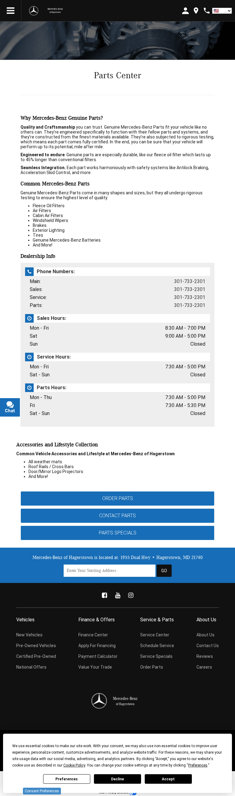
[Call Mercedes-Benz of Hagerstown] (207, 10)
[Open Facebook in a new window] (104, 595)
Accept (168, 779)
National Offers (31, 667)
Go (164, 570)
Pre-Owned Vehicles (36, 645)
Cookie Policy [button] (74, 765)
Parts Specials (117, 533)
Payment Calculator (98, 656)
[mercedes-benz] (33, 10)
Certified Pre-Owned (36, 656)
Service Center (154, 634)
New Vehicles (29, 634)
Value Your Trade (95, 667)
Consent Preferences (42, 791)
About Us (205, 634)
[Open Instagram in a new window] (130, 595)
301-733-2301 (189, 281)
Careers (204, 667)
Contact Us (207, 645)
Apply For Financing (97, 645)
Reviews (204, 656)
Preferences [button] (197, 765)
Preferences (66, 779)
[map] (196, 10)
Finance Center (93, 634)
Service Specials (156, 656)
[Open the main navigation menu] (10, 10)
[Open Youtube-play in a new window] (117, 595)
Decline (117, 779)
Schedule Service (157, 645)
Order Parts (117, 498)
